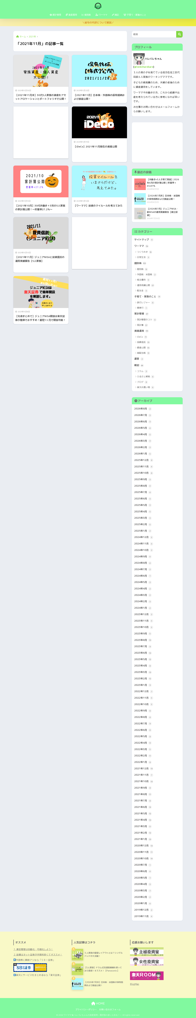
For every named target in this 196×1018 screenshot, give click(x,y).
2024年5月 (142, 582)
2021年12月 (143, 768)
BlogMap (134, 984)
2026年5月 (142, 427)
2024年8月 (142, 562)
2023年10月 (143, 627)
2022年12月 (143, 691)
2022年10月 (143, 704)
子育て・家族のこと (147, 296)
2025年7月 (142, 492)
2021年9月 (142, 787)
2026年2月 (142, 447)
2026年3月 (142, 440)
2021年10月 (143, 781)
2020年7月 (142, 864)
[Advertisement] (40, 132)
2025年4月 (142, 511)
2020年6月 (142, 871)
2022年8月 (142, 717)
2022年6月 (142, 730)
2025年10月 (143, 472)
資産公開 (143, 347)
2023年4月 (142, 665)
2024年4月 (142, 588)
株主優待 (143, 279)
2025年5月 (142, 505)
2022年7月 (142, 723)
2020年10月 (143, 858)
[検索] (179, 34)
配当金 (142, 290)
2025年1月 (142, 530)
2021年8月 (142, 794)
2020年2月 (142, 897)
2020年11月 (143, 852)
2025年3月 (142, 517)
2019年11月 (143, 916)
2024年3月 (142, 595)
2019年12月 (143, 909)
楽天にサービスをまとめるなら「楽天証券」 (39, 975)
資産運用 (141, 330)
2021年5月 (142, 813)
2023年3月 (142, 672)
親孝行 (141, 307)
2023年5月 (142, 659)
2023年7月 (142, 646)
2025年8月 (142, 485)
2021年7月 (142, 800)
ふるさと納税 (145, 376)
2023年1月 (142, 685)
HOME (100, 1003)
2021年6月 (142, 807)
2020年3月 (142, 890)
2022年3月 (142, 749)
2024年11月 (143, 543)
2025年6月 (142, 498)
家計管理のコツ (146, 319)
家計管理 (141, 313)
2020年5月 (142, 877)
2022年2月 (142, 755)
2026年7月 (142, 415)
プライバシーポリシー (86, 1009)
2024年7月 (142, 569)
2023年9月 (142, 633)
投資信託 (143, 342)
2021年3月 (142, 826)
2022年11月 (143, 697)
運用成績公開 (145, 285)
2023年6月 (142, 652)
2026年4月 (142, 434)
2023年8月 (142, 640)
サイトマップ (143, 239)
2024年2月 (142, 601)
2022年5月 (142, 736)
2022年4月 (142, 742)
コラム (142, 371)
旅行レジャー (145, 302)
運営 (138, 358)
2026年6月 (142, 421)
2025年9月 (142, 479)
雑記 (138, 365)
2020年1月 (142, 903)
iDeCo (141, 336)
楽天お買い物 (145, 387)
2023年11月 (143, 620)
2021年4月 (142, 819)
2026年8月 (142, 408)
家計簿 (142, 325)
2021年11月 (143, 774)
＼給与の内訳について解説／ (98, 22)
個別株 (140, 263)
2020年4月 (142, 884)
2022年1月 (142, 762)
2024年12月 (143, 537)
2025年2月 (142, 524)
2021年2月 (142, 832)
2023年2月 (142, 678)
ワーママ (141, 245)
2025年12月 (143, 460)
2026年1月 (142, 453)
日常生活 (143, 257)
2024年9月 (142, 556)
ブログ (142, 381)
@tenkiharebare (143, 66)
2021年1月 (142, 839)
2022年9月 (142, 710)
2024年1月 (142, 607)
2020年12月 (143, 845)
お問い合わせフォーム (110, 1009)
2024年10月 (143, 550)
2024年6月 (142, 575)
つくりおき (144, 251)
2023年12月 (143, 614)
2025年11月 (143, 466)
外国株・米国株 (146, 274)
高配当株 (143, 352)
